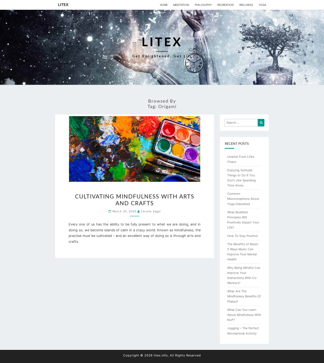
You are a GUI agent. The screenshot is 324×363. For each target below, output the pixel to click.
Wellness (246, 4)
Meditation (181, 4)
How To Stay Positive (242, 236)
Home (164, 4)
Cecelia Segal (151, 211)
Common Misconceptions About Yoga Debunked (243, 199)
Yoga (262, 4)
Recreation (225, 4)
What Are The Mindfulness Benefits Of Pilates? (244, 296)
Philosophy (203, 4)
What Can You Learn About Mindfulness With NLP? (244, 315)
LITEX (63, 4)
